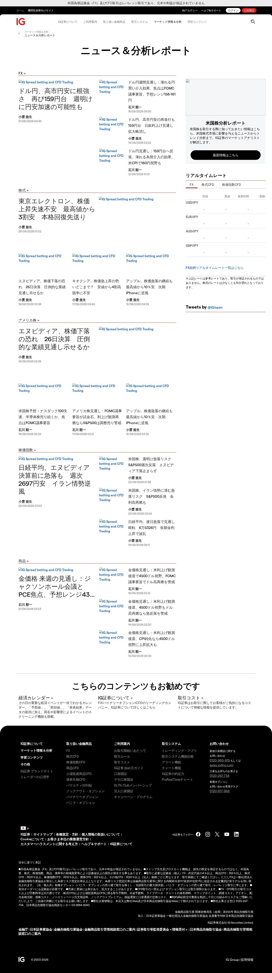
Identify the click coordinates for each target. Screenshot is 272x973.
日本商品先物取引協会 (206, 929)
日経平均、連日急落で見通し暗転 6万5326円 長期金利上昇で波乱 (151, 527)
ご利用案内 (90, 21)
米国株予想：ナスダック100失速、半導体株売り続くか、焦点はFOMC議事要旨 (43, 417)
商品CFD (72, 768)
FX (21, 73)
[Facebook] (198, 834)
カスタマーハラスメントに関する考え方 (49, 844)
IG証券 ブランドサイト (37, 771)
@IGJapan (215, 307)
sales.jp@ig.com (221, 765)
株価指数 (26, 450)
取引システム (139, 21)
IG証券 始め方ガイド (129, 768)
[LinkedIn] (236, 834)
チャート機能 (171, 768)
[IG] (21, 21)
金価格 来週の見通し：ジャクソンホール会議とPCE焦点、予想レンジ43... (57, 586)
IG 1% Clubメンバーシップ (133, 785)
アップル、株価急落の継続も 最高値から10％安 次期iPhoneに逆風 (151, 287)
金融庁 (23, 929)
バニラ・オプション (80, 802)
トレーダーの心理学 (35, 777)
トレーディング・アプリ (179, 750)
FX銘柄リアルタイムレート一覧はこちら (215, 267)
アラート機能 (171, 762)
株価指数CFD (231, 184)
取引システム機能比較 (178, 756)
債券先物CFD (75, 779)
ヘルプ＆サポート (94, 844)
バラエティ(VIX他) (79, 785)
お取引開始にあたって (130, 750)
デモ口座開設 (123, 779)
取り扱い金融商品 (114, 21)
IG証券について (67, 21)
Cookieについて (32, 839)
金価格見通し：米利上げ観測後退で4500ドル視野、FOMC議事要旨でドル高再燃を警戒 (152, 576)
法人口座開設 (123, 791)
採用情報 (247, 959)
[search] (252, 21)
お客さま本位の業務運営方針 (68, 839)
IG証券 (25, 834)
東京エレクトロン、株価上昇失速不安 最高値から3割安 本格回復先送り (57, 208)
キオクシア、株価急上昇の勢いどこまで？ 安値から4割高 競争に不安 (98, 287)
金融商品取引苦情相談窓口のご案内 (109, 929)
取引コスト (122, 762)
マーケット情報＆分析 (168, 21)
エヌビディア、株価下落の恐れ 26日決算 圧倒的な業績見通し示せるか (42, 287)
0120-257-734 (219, 775)
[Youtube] (226, 834)
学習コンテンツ (197, 21)
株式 (22, 190)
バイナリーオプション (82, 797)
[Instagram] (207, 834)
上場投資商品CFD (79, 773)
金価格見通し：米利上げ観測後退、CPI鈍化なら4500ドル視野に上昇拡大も (151, 638)
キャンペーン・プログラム (133, 797)
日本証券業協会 (41, 929)
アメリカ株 (27, 320)
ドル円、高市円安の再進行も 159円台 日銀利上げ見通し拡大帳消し (153, 125)
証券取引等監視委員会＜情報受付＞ (162, 929)
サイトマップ (43, 834)
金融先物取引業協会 (68, 929)
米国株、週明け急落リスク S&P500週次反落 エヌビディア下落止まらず (151, 465)
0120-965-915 (220, 760)
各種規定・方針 (67, 834)
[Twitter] (217, 834)
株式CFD (208, 184)
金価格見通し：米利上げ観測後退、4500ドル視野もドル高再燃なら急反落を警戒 (151, 607)
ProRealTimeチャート (177, 779)
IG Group (232, 959)
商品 (22, 561)
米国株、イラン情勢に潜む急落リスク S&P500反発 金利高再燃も (151, 496)
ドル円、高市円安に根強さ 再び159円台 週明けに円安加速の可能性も (56, 98)
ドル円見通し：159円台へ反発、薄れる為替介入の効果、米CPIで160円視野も (151, 157)
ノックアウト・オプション (85, 791)
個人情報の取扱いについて (101, 834)
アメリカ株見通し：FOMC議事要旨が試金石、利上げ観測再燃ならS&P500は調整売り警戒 (97, 417)
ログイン (233, 10)
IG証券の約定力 (173, 773)
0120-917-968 (220, 791)
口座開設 (249, 10)
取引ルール (122, 756)
